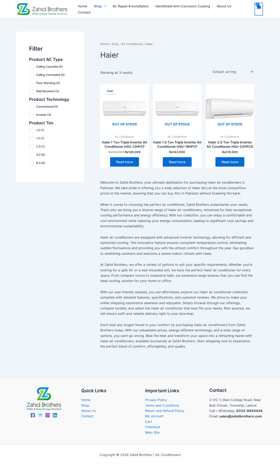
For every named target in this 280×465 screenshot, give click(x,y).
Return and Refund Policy (164, 411)
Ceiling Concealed (50, 74)
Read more (124, 162)
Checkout (152, 427)
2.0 (40, 146)
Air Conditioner (132, 44)
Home (82, 6)
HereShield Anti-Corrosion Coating (182, 6)
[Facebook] (32, 415)
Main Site (152, 432)
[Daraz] (40, 415)
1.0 (40, 130)
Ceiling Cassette (49, 66)
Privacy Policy (156, 400)
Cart (148, 422)
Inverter (43, 114)
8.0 (40, 163)
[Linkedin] (54, 415)
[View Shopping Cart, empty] (259, 9)
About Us (224, 6)
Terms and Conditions (162, 405)
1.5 (40, 138)
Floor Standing (48, 83)
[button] (104, 6)
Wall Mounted (47, 91)
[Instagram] (47, 415)
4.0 (40, 154)
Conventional (47, 106)
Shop (98, 6)
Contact (84, 12)
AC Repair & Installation (131, 6)
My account (154, 416)
